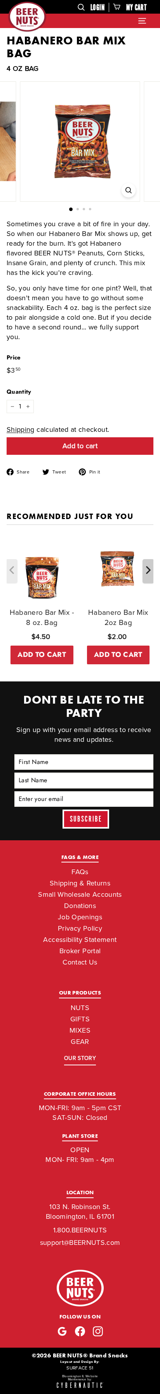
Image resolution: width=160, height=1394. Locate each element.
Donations (80, 905)
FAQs (79, 872)
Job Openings (80, 917)
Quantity (19, 392)
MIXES (80, 1030)
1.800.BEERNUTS (80, 1230)
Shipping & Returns (80, 883)
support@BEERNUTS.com (80, 1242)
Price (14, 358)
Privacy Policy (80, 928)
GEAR (80, 1041)
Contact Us (80, 962)
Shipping (21, 429)
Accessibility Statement (80, 939)
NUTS (80, 1007)
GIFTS (80, 1019)
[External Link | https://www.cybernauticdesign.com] (80, 1386)
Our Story (80, 1058)
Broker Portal (80, 951)
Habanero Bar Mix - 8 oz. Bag (42, 617)
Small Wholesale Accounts (80, 894)
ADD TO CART (41, 654)
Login (97, 8)
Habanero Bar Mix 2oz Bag (118, 617)
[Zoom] (129, 190)
